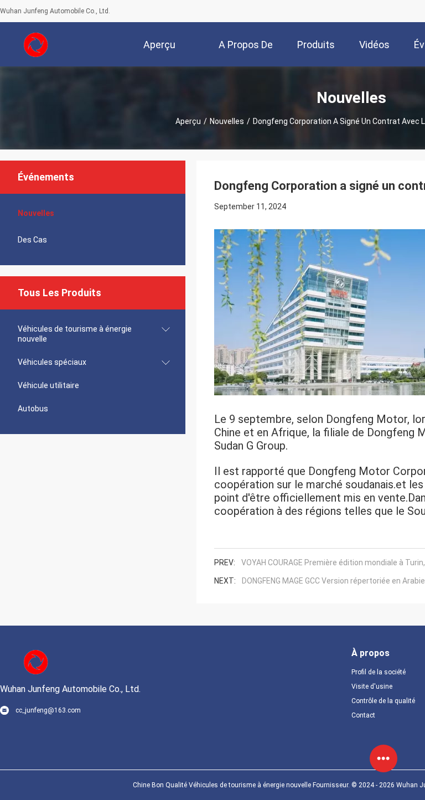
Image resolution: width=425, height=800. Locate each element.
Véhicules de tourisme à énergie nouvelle (75, 333)
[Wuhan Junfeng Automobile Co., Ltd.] (36, 44)
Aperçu (188, 121)
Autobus (33, 408)
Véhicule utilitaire (48, 385)
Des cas (32, 239)
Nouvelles (227, 121)
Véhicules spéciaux (52, 362)
